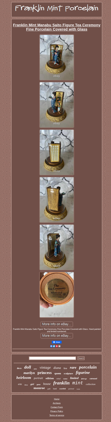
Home (56, 399)
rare (73, 367)
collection (90, 384)
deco (19, 368)
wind (58, 379)
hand (55, 389)
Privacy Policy (56, 411)
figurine (83, 372)
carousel (93, 378)
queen (57, 373)
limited (74, 378)
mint (77, 383)
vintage (45, 367)
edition (50, 378)
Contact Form (57, 407)
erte (20, 384)
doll (27, 367)
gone (38, 384)
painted (71, 389)
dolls (35, 369)
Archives (57, 403)
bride (78, 389)
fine (65, 368)
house (47, 384)
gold (49, 389)
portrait (38, 378)
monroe (39, 388)
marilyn (29, 373)
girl (32, 384)
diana (57, 368)
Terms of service (56, 415)
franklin (61, 383)
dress (26, 385)
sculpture (68, 373)
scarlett (62, 389)
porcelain (88, 367)
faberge (84, 379)
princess (44, 372)
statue (65, 379)
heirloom (23, 377)
